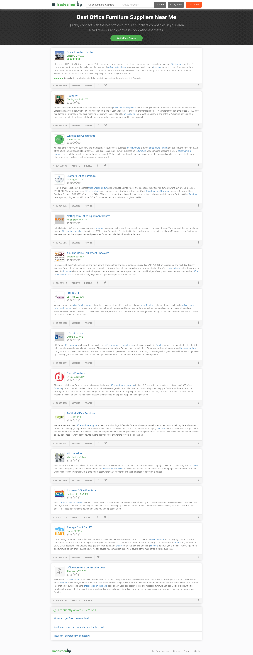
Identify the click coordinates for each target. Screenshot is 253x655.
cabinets (154, 545)
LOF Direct (73, 293)
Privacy (187, 651)
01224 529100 (60, 600)
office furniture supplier (83, 305)
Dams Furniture (76, 373)
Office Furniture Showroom (157, 191)
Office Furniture (92, 191)
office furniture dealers (113, 468)
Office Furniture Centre (80, 52)
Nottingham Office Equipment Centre (88, 216)
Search (160, 4)
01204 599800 (60, 166)
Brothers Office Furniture (81, 175)
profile (88, 85)
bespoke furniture (188, 348)
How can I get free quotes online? (71, 618)
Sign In (176, 651)
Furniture (193, 194)
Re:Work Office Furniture (81, 413)
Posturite (72, 95)
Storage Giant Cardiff (79, 527)
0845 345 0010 (60, 126)
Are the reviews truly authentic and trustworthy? (79, 627)
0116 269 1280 (60, 323)
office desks (113, 67)
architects (193, 465)
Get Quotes (176, 4)
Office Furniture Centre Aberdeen (86, 567)
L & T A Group (75, 333)
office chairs (129, 114)
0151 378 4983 (60, 403)
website (76, 85)
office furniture (176, 64)
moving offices (173, 268)
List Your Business (160, 651)
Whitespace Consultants (81, 135)
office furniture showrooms (122, 385)
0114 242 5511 (60, 363)
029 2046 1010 (60, 557)
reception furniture (62, 308)
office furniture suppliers (124, 107)
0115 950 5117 (60, 243)
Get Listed (194, 4)
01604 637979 (60, 517)
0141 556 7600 (60, 85)
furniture (157, 67)
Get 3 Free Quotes (126, 38)
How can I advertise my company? (72, 635)
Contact (198, 651)
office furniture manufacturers (119, 345)
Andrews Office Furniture (81, 490)
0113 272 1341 (60, 443)
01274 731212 (60, 283)
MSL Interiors (74, 453)
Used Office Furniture (98, 188)
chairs (123, 67)
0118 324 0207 (60, 206)
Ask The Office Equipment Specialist (88, 253)
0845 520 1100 (60, 480)
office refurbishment (158, 148)
